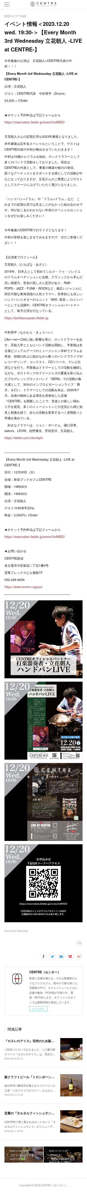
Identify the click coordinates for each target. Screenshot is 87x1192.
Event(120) (10, 930)
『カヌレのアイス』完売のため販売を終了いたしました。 (45, 1041)
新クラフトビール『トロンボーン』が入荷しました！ (41, 1077)
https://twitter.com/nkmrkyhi (23, 437)
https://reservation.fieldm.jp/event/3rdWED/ (34, 122)
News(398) (22, 930)
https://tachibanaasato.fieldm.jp (26, 318)
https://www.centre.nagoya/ (23, 587)
